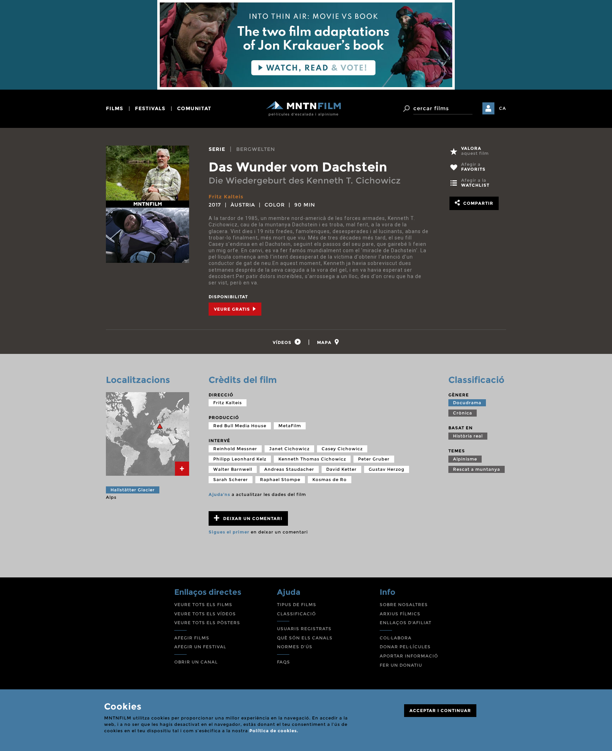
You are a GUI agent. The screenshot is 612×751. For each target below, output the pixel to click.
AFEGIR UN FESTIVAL (200, 646)
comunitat (194, 108)
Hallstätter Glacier (132, 489)
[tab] (286, 342)
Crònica (462, 413)
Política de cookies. (273, 730)
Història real (468, 436)
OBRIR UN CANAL (196, 662)
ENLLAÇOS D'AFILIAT (405, 622)
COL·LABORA (396, 637)
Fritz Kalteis (226, 196)
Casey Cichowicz (342, 448)
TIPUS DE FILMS (296, 604)
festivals (150, 108)
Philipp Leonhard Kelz (239, 459)
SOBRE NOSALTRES (404, 604)
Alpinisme (465, 459)
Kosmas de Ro (329, 479)
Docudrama (467, 402)
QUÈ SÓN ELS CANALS (305, 637)
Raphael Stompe (280, 479)
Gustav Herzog (386, 469)
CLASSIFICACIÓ (296, 613)
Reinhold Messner (235, 448)
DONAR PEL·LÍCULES (405, 646)
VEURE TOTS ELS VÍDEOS (205, 613)
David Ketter (341, 469)
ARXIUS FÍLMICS (400, 613)
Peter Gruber (374, 459)
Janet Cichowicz (289, 448)
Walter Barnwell (232, 469)
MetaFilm (289, 425)
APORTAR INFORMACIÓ (409, 656)
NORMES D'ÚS (294, 646)
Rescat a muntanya (476, 469)
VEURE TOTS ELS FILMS (203, 604)
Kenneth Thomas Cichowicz (312, 459)
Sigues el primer (229, 532)
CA (502, 108)
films (114, 108)
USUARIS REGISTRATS (304, 628)
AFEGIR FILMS (191, 637)
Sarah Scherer (230, 479)
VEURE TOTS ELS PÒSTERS (207, 622)
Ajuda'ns (219, 494)
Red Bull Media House (239, 425)
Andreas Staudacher (289, 469)
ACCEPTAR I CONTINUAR (440, 710)
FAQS (283, 662)
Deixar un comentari (252, 518)
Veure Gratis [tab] (232, 309)
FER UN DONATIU (401, 665)
